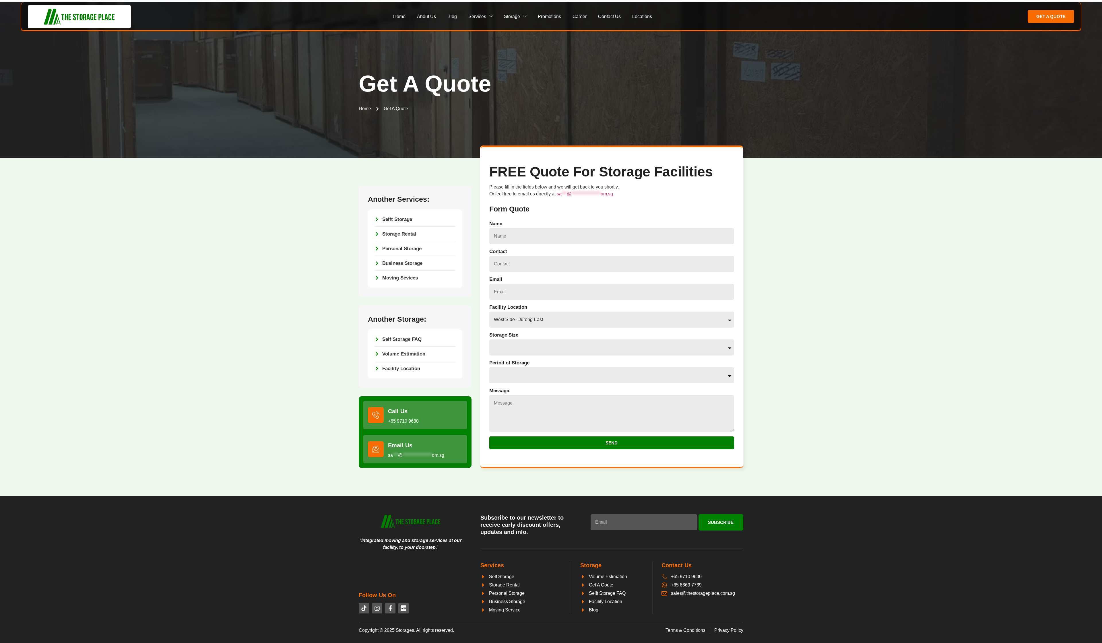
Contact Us (609, 16)
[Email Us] (376, 449)
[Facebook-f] (390, 608)
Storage (512, 16)
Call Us (398, 411)
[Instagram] (377, 608)
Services (477, 16)
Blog (452, 16)
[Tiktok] (364, 608)
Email (495, 279)
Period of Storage (509, 363)
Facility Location (508, 307)
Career (580, 16)
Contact (498, 251)
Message (499, 390)
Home (399, 16)
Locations (642, 16)
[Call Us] (376, 415)
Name (495, 223)
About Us (426, 16)
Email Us (400, 445)
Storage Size (503, 335)
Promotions (549, 16)
